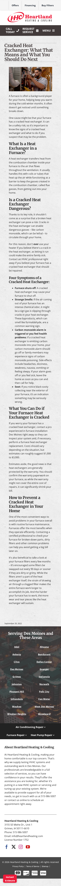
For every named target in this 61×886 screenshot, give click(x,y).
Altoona (44, 646)
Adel (16, 646)
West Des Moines (44, 706)
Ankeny (16, 654)
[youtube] (28, 847)
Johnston (17, 684)
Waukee (16, 706)
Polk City (44, 691)
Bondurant (44, 654)
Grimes (17, 676)
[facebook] (6, 847)
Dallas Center (44, 661)
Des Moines (16, 669)
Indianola (44, 676)
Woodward (44, 713)
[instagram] (21, 847)
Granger (44, 669)
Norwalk (44, 684)
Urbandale (17, 698)
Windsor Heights (16, 713)
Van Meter (44, 698)
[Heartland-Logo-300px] (30, 13)
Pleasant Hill (16, 691)
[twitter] (14, 847)
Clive (17, 661)
